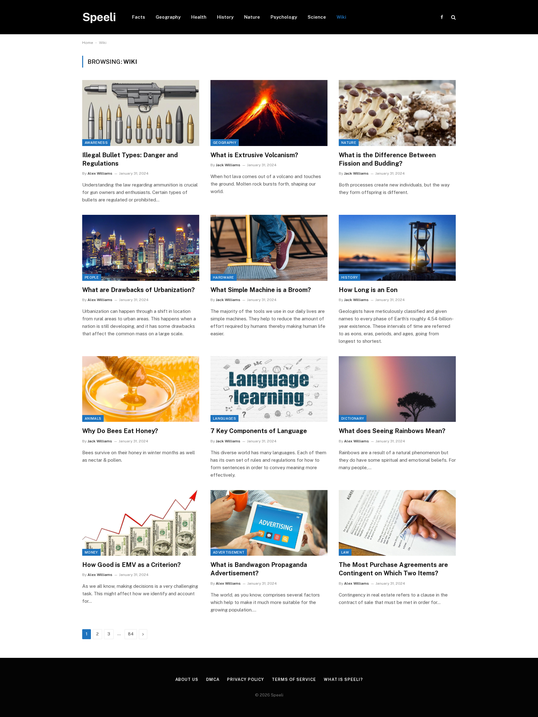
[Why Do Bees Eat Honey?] (140, 389)
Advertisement (228, 552)
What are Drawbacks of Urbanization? (138, 290)
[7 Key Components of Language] (269, 389)
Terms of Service (294, 679)
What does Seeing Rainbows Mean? (392, 431)
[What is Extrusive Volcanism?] (269, 113)
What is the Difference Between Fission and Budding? (387, 159)
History (225, 17)
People (92, 277)
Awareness (96, 142)
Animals (93, 418)
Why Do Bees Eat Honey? (120, 431)
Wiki (341, 17)
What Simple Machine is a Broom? (260, 290)
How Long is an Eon (368, 290)
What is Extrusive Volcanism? (254, 155)
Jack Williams (228, 165)
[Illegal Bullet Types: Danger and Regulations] (140, 113)
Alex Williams (99, 173)
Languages (224, 418)
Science (317, 17)
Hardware (223, 277)
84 (131, 634)
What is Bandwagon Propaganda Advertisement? (258, 569)
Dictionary (352, 418)
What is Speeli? (343, 679)
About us (186, 679)
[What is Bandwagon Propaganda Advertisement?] (269, 523)
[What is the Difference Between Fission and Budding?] (397, 113)
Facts (138, 17)
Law (345, 552)
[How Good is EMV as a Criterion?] (140, 523)
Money (91, 552)
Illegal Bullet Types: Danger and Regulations (130, 159)
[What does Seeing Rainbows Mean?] (397, 389)
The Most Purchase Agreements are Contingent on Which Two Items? (393, 569)
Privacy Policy (245, 679)
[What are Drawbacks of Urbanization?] (140, 248)
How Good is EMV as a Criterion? (131, 564)
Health (198, 17)
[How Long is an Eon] (397, 248)
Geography (168, 17)
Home (87, 42)
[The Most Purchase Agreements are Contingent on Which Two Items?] (397, 523)
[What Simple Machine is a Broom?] (269, 248)
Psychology (284, 17)
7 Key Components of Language (258, 431)
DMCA (212, 679)
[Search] (453, 17)
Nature (252, 17)
